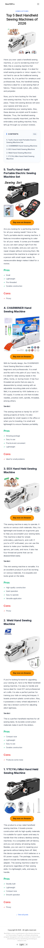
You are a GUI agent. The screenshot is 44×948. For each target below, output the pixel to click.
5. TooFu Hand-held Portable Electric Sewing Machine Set (21, 141)
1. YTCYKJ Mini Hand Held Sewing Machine (20, 157)
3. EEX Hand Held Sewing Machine (20, 149)
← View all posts (22, 915)
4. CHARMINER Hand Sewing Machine (21, 146)
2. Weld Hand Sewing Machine (18, 153)
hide (34, 134)
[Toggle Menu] (38, 4)
